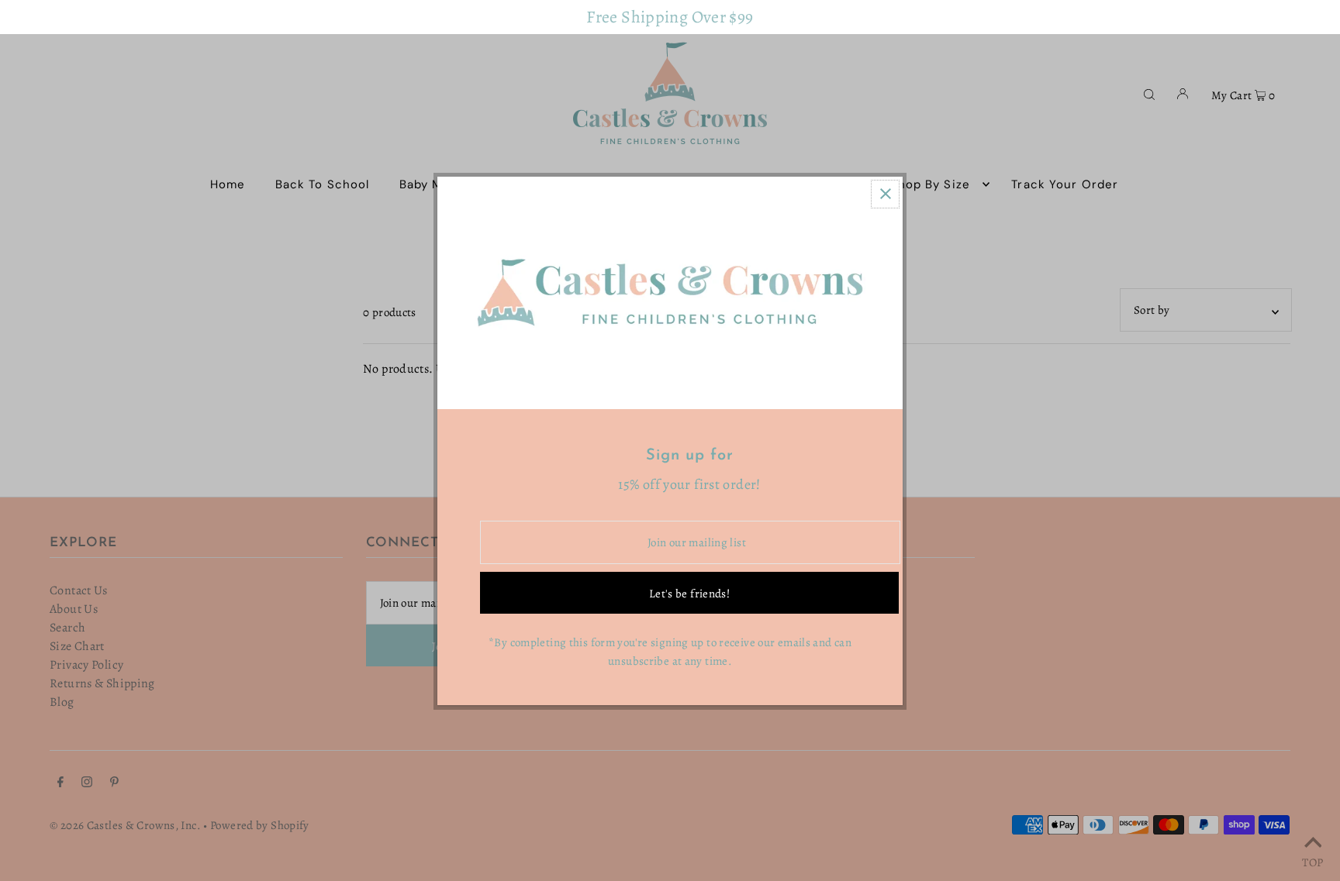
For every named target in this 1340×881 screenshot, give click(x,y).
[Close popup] (885, 194)
